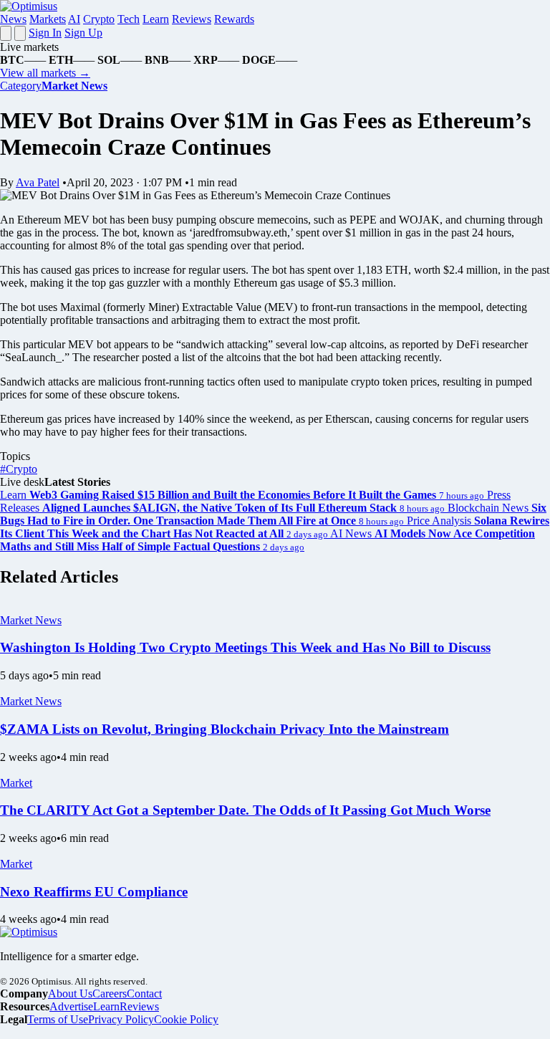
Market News (31, 620)
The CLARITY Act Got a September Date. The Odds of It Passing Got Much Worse (245, 810)
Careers (109, 993)
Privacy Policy (121, 1019)
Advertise (71, 1006)
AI (74, 19)
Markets (47, 19)
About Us (70, 993)
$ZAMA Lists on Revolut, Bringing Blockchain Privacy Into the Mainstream (224, 729)
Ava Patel (37, 182)
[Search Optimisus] (20, 33)
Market (16, 783)
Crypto (99, 19)
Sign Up (83, 33)
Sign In (45, 33)
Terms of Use (57, 1019)
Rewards (234, 19)
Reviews (191, 19)
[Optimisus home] (28, 6)
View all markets (45, 73)
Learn (156, 19)
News (13, 19)
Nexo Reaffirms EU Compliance (94, 891)
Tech (128, 19)
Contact (144, 993)
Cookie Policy (186, 1019)
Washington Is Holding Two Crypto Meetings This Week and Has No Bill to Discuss (245, 647)
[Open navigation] (5, 33)
